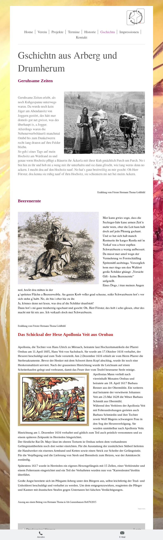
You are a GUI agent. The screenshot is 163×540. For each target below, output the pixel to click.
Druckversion (34, 529)
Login (137, 529)
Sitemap (50, 529)
